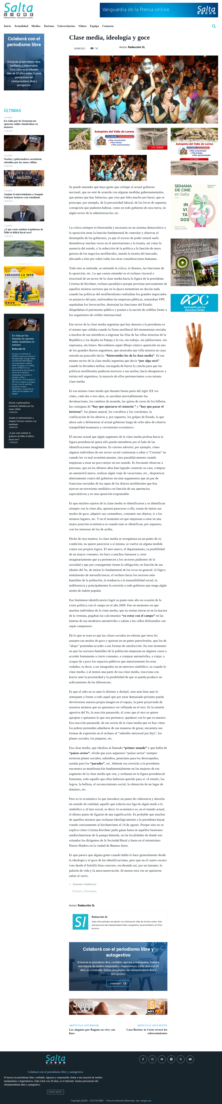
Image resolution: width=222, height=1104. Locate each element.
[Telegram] (171, 1059)
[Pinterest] (56, 52)
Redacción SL (19, 349)
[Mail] (162, 1059)
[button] (214, 26)
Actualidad (8, 117)
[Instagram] (152, 1059)
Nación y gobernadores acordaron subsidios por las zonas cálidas (21, 406)
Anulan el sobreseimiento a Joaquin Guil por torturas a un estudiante (22, 421)
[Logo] (18, 10)
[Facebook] (56, 37)
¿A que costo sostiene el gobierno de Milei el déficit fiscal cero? (21, 436)
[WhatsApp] (56, 60)
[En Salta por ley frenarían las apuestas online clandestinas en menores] (24, 143)
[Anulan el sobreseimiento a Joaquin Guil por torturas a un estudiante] (24, 213)
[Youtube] (190, 1059)
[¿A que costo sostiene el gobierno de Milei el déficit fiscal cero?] (24, 248)
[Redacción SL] (80, 922)
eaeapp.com (146, 1100)
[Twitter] (56, 44)
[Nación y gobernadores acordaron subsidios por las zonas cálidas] (24, 178)
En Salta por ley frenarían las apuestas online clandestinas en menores (21, 124)
